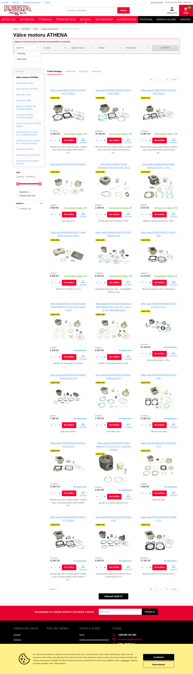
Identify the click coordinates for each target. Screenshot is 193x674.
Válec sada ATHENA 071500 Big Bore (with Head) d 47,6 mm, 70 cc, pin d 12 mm (68, 306)
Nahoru (53, 589)
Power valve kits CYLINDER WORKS (28, 124)
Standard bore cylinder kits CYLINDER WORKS (27, 133)
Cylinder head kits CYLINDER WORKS (24, 116)
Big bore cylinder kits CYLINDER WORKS (26, 107)
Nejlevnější (70, 71)
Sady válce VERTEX (24, 149)
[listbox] (28, 56)
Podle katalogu (54, 71)
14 (167, 79)
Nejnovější (96, 71)
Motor (36, 29)
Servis (81, 634)
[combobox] (28, 48)
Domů (15, 29)
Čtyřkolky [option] (21, 53)
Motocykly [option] (21, 59)
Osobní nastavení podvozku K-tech (94, 639)
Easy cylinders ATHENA (27, 88)
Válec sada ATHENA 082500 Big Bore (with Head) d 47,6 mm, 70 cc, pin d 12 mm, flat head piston (113, 306)
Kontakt (4, 2)
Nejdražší (83, 71)
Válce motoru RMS (24, 83)
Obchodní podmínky (32, 2)
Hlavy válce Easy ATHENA (28, 155)
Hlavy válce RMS (23, 100)
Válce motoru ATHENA (27, 77)
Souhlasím (125, 660)
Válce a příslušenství (50, 29)
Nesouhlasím (158, 664)
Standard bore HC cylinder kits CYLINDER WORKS (28, 142)
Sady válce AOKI (23, 94)
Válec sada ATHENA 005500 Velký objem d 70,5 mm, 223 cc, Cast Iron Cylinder (113, 446)
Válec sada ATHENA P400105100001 (68, 164)
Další (174, 79)
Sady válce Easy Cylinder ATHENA (27, 162)
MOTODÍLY (25, 29)
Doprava (15, 2)
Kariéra (48, 2)
